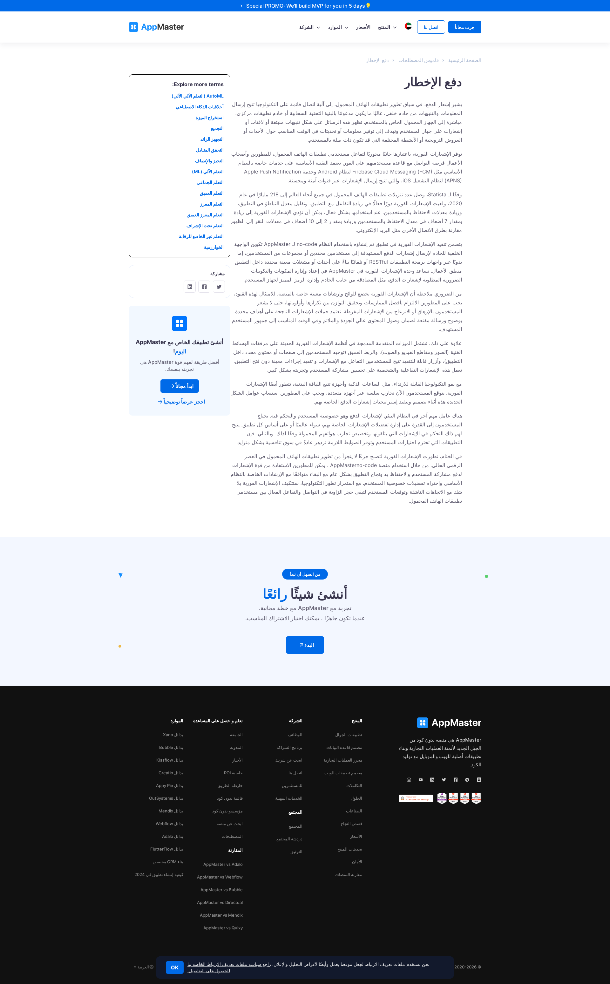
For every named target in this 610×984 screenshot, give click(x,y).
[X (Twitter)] (219, 287)
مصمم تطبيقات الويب (343, 772)
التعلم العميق (212, 193)
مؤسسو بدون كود (227, 810)
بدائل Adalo (172, 836)
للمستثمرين (292, 785)
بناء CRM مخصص (168, 861)
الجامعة (236, 734)
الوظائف (295, 734)
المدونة (236, 747)
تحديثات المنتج (349, 849)
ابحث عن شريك (288, 760)
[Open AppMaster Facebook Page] (456, 780)
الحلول (356, 798)
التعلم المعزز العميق (205, 214)
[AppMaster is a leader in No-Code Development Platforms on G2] (476, 798)
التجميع (217, 128)
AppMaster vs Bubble (221, 889)
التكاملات (354, 785)
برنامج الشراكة (289, 747)
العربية (143, 966)
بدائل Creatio (171, 772)
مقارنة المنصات (348, 874)
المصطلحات (232, 836)
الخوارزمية (214, 247)
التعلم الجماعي (210, 182)
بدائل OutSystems (166, 798)
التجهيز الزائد (212, 139)
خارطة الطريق (230, 785)
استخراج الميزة (210, 117)
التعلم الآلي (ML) (208, 171)
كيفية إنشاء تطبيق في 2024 (158, 874)
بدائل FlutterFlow (166, 849)
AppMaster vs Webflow (220, 876)
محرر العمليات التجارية (343, 760)
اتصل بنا (295, 772)
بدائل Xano (173, 734)
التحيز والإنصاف (209, 160)
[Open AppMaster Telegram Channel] (467, 780)
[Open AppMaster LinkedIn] (432, 780)
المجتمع (295, 826)
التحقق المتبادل (210, 150)
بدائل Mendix (171, 810)
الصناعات (354, 810)
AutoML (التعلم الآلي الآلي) (198, 95)
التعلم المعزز (212, 204)
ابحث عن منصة (230, 823)
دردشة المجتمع (289, 838)
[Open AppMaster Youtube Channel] (421, 780)
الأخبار (237, 760)
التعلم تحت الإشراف (205, 225)
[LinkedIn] (190, 287)
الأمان (357, 861)
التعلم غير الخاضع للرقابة (201, 236)
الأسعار (356, 836)
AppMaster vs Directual (220, 902)
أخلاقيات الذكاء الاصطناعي (200, 106)
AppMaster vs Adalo (223, 864)
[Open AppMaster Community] (479, 780)
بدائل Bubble (171, 747)
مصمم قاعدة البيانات (344, 747)
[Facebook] (204, 287)
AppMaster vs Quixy (223, 927)
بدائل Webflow (169, 823)
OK (175, 967)
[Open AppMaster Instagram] (409, 780)
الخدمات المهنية (288, 798)
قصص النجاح (351, 823)
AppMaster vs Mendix (221, 915)
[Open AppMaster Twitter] (444, 780)
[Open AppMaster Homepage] (440, 723)
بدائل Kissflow (169, 760)
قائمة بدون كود (230, 798)
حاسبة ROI (233, 772)
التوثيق (296, 851)
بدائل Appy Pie (169, 785)
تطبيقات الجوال (348, 734)
